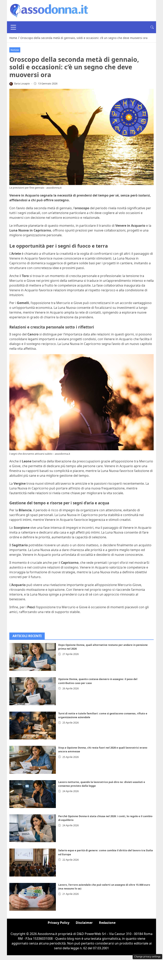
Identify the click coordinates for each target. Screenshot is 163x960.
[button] (152, 27)
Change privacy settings (147, 956)
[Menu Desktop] (13, 27)
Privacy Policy (58, 922)
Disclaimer (84, 922)
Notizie (15, 50)
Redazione (107, 922)
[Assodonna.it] (49, 10)
